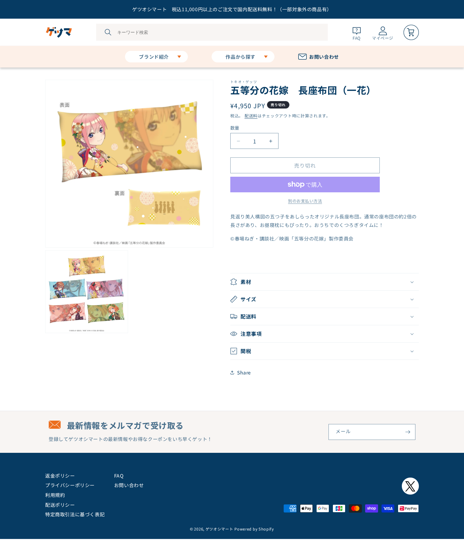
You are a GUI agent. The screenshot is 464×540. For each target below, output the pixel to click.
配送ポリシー (60, 504)
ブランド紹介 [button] (154, 56)
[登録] (407, 432)
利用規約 (55, 494)
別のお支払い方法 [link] (305, 201)
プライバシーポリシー (70, 485)
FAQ (119, 475)
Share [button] (244, 372)
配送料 (251, 115)
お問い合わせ (129, 485)
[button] (324, 281)
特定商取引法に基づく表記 (75, 514)
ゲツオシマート (219, 529)
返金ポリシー (60, 475)
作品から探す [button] (240, 56)
